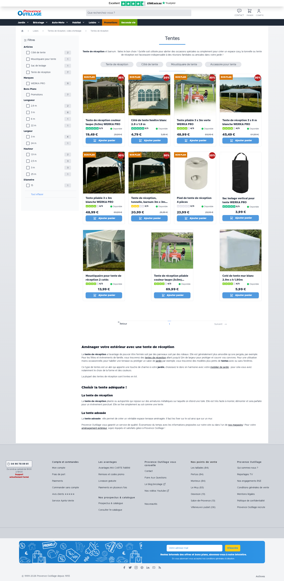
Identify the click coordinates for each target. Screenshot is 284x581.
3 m (33, 112)
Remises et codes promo (111, 474)
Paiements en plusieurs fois (112, 487)
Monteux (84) (198, 481)
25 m (33, 174)
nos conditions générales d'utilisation (218, 559)
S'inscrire (232, 548)
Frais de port (58, 474)
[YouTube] (153, 567)
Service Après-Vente (63, 501)
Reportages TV (245, 474)
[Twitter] (130, 567)
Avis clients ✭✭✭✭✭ (63, 494)
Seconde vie (128, 23)
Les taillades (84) (200, 468)
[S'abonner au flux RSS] (159, 567)
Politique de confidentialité (251, 501)
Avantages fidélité (114, 468)
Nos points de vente (204, 462)
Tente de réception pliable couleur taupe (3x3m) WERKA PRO (171, 280)
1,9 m (33, 154)
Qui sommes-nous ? (247, 468)
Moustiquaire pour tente (43, 59)
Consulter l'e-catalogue (110, 510)
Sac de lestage (38, 66)
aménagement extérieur (94, 428)
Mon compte (58, 468)
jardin (159, 361)
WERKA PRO (38, 83)
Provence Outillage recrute (251, 507)
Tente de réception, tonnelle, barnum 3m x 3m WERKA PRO (148, 202)
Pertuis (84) (197, 474)
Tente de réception (41, 72)
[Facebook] (124, 567)
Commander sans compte (65, 487)
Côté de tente (38, 52)
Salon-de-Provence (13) (203, 501)
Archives (260, 576)
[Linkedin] (148, 567)
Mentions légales (246, 494)
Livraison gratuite (107, 481)
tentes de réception (155, 358)
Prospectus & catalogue (110, 503)
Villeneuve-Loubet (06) (203, 507)
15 (32, 185)
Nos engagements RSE (249, 481)
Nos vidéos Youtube (155, 491)
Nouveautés (151, 504)
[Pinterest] (142, 567)
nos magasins (235, 425)
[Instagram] (136, 567)
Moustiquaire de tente (184, 64)
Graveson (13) (198, 494)
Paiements (57, 481)
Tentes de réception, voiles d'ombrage (64, 31)
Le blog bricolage (154, 484)
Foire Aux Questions (155, 478)
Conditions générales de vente (253, 487)
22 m (33, 125)
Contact (149, 471)
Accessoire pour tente (223, 64)
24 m (33, 143)
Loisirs (35, 31)
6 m (33, 119)
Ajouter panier (106, 140)
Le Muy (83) (197, 487)
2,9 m (34, 106)
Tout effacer (37, 194)
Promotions (110, 23)
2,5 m (34, 161)
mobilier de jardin (219, 367)
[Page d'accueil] (22, 31)
